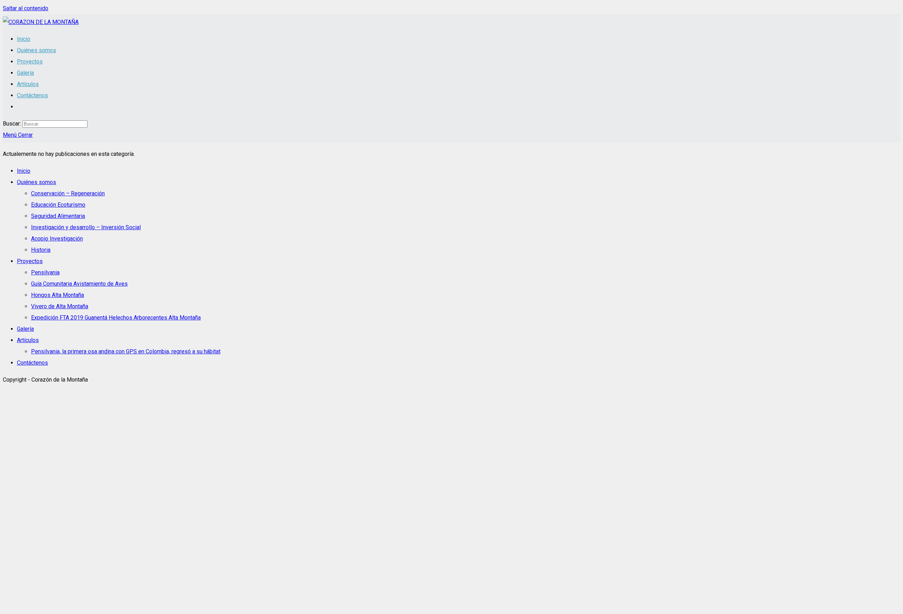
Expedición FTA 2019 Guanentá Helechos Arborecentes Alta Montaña (116, 317)
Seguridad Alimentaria (58, 216)
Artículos (28, 340)
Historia (40, 250)
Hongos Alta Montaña (57, 295)
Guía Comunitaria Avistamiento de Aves (79, 283)
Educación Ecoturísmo (58, 204)
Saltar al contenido (25, 8)
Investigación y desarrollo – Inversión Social (86, 227)
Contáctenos (32, 362)
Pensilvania (45, 272)
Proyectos (30, 261)
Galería (25, 329)
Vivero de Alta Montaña (59, 306)
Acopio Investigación (57, 238)
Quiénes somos (36, 182)
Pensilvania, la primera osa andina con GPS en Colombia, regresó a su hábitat (125, 351)
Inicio (23, 171)
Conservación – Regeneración (68, 193)
